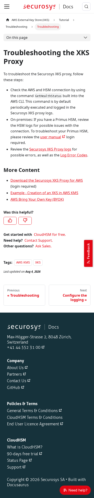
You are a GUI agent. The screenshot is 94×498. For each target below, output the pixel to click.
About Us (15, 367)
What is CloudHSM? (24, 447)
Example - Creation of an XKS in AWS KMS (44, 192)
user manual (50, 137)
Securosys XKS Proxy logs (50, 149)
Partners (14, 374)
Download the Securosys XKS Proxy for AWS (46, 180)
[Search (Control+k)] (86, 6)
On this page (17, 37)
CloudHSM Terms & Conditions (35, 417)
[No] (24, 221)
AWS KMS (23, 262)
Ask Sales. (43, 246)
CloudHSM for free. (50, 234)
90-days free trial (22, 454)
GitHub (13, 387)
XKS (38, 262)
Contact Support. (38, 240)
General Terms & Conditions (32, 410)
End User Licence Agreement (33, 424)
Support (14, 467)
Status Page (17, 460)
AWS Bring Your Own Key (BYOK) (37, 199)
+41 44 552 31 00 (23, 347)
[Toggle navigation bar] (6, 6)
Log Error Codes (73, 155)
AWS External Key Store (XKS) (30, 20)
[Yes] (10, 221)
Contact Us (16, 380)
